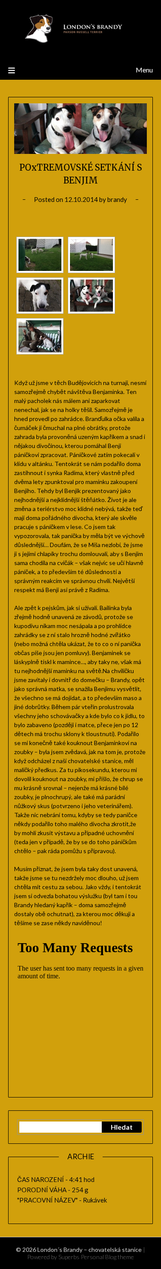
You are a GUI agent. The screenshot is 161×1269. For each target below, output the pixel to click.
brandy (117, 199)
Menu (144, 70)
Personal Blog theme (107, 1256)
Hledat (122, 1127)
